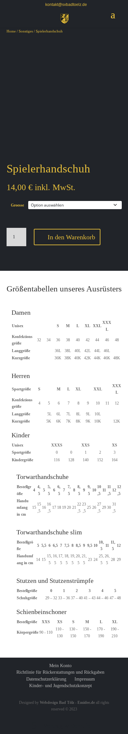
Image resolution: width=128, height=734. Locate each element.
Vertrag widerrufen (68, 725)
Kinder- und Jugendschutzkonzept (60, 685)
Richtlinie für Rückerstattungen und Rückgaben (60, 672)
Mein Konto (60, 665)
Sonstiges (26, 31)
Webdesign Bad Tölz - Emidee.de (68, 702)
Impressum (85, 679)
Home (11, 31)
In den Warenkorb (71, 237)
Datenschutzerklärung (46, 679)
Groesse (17, 205)
